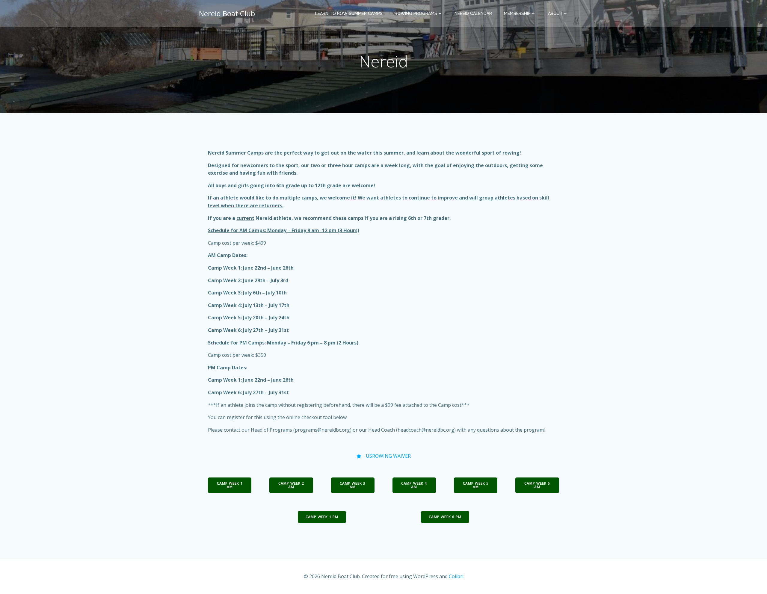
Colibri (456, 576)
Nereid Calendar (473, 13)
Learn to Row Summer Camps (349, 13)
